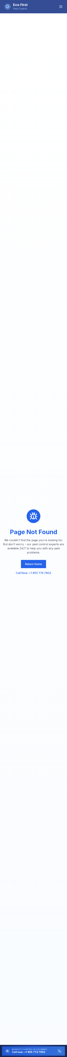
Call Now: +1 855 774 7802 (33, 573)
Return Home (33, 564)
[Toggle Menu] (61, 7)
